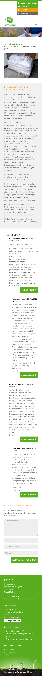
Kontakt (9, 655)
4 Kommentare (11, 49)
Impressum (10, 650)
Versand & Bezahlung (14, 612)
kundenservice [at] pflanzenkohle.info (19, 599)
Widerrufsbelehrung (14, 617)
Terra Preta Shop (12, 609)
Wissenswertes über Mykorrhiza (19, 639)
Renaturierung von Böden (16, 631)
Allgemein (32, 46)
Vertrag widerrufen (12, 621)
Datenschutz (11, 652)
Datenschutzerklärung (24, 672)
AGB (7, 615)
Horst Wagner (13, 46)
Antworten (27, 290)
